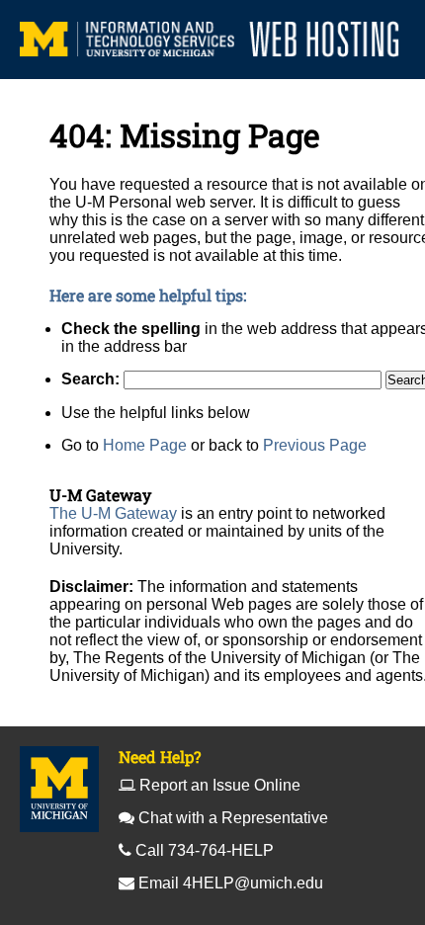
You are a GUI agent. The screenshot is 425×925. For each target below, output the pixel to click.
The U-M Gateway (113, 513)
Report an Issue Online (219, 785)
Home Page (145, 445)
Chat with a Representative (233, 817)
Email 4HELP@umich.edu (230, 883)
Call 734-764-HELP (204, 850)
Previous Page (315, 445)
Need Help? (160, 756)
